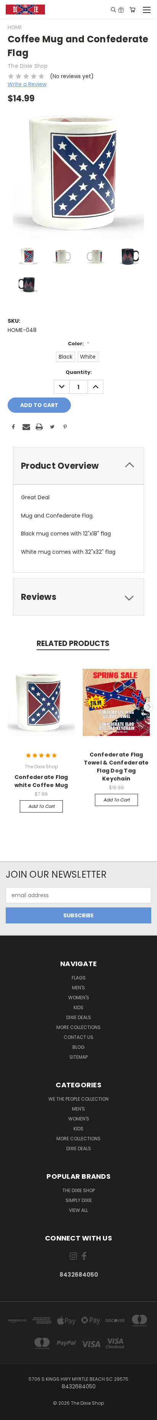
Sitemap (78, 1057)
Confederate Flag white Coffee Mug (41, 781)
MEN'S (78, 987)
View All (78, 1210)
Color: (78, 343)
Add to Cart (41, 806)
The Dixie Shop (78, 1190)
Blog (78, 1047)
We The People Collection (78, 1099)
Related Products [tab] (73, 643)
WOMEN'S (78, 997)
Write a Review (27, 84)
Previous (9, 707)
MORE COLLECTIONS (78, 1027)
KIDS (78, 1007)
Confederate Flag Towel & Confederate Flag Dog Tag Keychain (116, 766)
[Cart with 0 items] (132, 9)
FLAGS (79, 977)
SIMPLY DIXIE (79, 1200)
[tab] (78, 465)
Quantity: (79, 372)
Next (149, 707)
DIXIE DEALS (78, 1017)
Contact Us (78, 1037)
